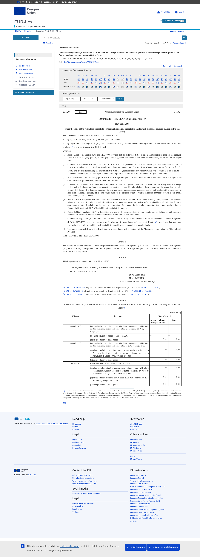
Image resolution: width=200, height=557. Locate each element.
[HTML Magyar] (140, 79)
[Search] (184, 37)
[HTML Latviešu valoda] (131, 79)
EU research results (137, 445)
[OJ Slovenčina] (166, 86)
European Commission (139, 484)
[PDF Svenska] (179, 83)
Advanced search (179, 43)
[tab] (121, 70)
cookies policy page (69, 546)
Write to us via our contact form (84, 481)
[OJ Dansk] (92, 86)
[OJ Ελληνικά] (105, 86)
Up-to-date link (25, 66)
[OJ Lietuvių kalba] (135, 86)
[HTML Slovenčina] (166, 79)
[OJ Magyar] (140, 86)
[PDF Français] (114, 83)
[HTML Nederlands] (149, 79)
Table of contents (25, 92)
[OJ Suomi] (175, 86)
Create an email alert (27, 81)
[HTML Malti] (144, 79)
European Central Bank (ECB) (141, 489)
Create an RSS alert (27, 85)
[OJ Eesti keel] (100, 86)
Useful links (134, 430)
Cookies (75, 512)
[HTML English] (109, 79)
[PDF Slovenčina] (166, 83)
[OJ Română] (162, 86)
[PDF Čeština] (87, 83)
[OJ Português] (157, 86)
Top (64, 403)
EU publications (136, 451)
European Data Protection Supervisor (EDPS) (147, 509)
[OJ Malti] (144, 86)
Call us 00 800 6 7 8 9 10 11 (82, 475)
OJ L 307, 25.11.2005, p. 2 (149, 288)
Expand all (167, 66)
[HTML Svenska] (179, 79)
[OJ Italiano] (127, 86)
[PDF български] (79, 83)
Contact (75, 427)
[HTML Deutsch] (96, 79)
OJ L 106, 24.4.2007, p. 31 (141, 291)
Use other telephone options (83, 478)
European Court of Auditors (140, 492)
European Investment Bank (140, 504)
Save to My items (26, 77)
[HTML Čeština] (87, 79)
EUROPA (18, 31)
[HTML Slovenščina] (170, 79)
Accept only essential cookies (163, 547)
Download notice (26, 73)
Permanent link (25, 70)
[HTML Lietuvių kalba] (135, 79)
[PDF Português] (157, 83)
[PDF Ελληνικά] (105, 83)
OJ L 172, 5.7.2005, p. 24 (75, 291)
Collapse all (178, 66)
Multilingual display (71, 93)
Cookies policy (78, 442)
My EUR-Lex (166, 12)
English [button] (181, 12)
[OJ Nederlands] (149, 86)
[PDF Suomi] (175, 83)
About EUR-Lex (136, 424)
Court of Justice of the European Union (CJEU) (148, 487)
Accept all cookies (136, 547)
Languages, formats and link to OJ (77, 70)
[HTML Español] (83, 79)
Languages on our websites (83, 503)
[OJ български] (79, 86)
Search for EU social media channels (86, 494)
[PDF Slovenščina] (170, 83)
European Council (137, 478)
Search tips (49, 43)
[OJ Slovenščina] (170, 86)
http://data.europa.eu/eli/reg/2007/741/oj (80, 62)
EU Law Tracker (136, 459)
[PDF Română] (162, 83)
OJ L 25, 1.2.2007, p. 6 (139, 294)
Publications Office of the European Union (52, 423)
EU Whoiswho (135, 448)
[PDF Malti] (144, 83)
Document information (26, 59)
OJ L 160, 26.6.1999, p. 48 (75, 288)
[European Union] (21, 470)
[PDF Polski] (153, 83)
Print (182, 31)
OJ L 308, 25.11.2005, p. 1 (75, 294)
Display (119, 99)
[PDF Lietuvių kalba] (135, 83)
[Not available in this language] (118, 79)
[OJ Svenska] (179, 86)
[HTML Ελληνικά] (105, 79)
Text (18, 54)
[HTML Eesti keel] (100, 79)
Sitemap (75, 430)
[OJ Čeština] (87, 86)
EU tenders (134, 442)
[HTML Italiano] (127, 79)
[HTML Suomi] (175, 79)
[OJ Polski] (153, 86)
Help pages (76, 424)
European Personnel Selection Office (144, 515)
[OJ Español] (83, 86)
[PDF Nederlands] (149, 83)
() (72, 147)
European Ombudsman (139, 507)
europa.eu (32, 475)
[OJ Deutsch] (96, 86)
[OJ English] (109, 86)
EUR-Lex (23, 21)
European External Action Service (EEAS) (145, 495)
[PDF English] (109, 83)
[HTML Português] (157, 79)
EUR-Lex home (28, 31)
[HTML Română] (162, 79)
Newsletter (134, 427)
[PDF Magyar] (140, 83)
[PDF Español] (83, 83)
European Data (136, 439)
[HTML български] (79, 79)
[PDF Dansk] (92, 83)
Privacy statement (79, 448)
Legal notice (77, 439)
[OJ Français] (114, 86)
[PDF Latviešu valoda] (131, 83)
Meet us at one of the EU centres (84, 484)
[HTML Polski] (153, 79)
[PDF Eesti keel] (100, 83)
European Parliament (138, 475)
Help (174, 31)
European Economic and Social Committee (146, 498)
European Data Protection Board (142, 512)
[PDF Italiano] (127, 83)
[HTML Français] (114, 79)
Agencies (134, 521)
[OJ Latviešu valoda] (131, 86)
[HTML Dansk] (92, 79)
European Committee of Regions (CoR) (145, 501)
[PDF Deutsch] (96, 83)
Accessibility (77, 445)
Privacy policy (77, 506)
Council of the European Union (141, 481)
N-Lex (132, 456)
